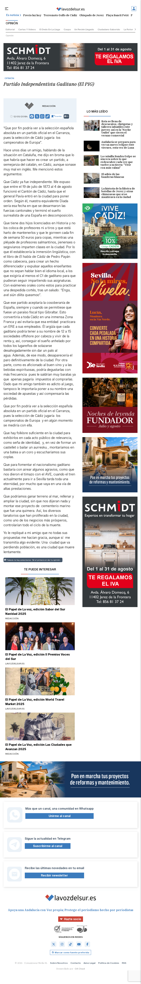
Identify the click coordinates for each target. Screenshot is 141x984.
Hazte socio (72, 919)
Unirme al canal (59, 816)
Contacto (75, 963)
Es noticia (12, 15)
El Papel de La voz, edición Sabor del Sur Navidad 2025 (35, 612)
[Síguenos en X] (53, 944)
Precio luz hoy (32, 15)
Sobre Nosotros (59, 963)
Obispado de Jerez (91, 15)
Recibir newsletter (54, 875)
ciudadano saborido (109, 29)
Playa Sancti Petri (117, 15)
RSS (124, 963)
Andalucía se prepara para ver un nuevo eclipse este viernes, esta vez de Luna (118, 145)
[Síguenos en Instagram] (62, 944)
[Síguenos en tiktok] (70, 944)
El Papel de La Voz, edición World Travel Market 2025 (34, 702)
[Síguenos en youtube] (79, 944)
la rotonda (130, 29)
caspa (67, 29)
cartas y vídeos (27, 29)
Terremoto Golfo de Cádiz (60, 15)
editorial (10, 29)
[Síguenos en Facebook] (87, 944)
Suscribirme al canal (47, 846)
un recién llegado (84, 29)
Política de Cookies (108, 963)
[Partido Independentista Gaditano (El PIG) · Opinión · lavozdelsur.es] (70, 9)
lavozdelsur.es (15, 663)
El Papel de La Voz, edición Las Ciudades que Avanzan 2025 (38, 747)
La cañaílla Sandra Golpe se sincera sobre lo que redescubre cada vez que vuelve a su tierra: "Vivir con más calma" (118, 162)
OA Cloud (80, 968)
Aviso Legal (89, 963)
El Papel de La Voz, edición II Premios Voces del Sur (37, 657)
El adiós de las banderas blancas (112, 176)
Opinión (10, 35)
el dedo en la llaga (49, 29)
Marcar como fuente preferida (72, 952)
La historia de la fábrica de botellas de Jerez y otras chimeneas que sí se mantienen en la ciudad (118, 193)
